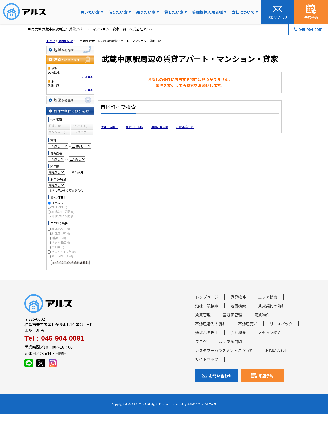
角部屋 (57, 247)
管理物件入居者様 (207, 12)
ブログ (201, 341)
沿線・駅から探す (70, 59)
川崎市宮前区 (159, 127)
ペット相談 (60, 242)
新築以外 (77, 172)
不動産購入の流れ (210, 323)
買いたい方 (90, 12)
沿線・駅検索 (206, 305)
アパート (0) (79, 126)
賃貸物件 (238, 297)
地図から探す (70, 100)
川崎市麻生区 (185, 127)
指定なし (57, 203)
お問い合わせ (276, 350)
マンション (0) (58, 132)
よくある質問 (230, 341)
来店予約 (266, 375)
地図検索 (238, 305)
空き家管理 (232, 314)
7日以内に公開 (62, 216)
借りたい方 (118, 12)
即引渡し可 (60, 233)
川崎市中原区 (134, 127)
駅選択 (89, 90)
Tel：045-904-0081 (54, 338)
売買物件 (262, 314)
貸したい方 (173, 12)
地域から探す (70, 50)
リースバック (281, 323)
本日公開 (59, 207)
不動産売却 (247, 323)
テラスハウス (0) (79, 132)
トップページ (206, 297)
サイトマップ (206, 359)
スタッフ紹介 (269, 332)
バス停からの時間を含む (67, 190)
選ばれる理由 (206, 332)
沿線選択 (87, 77)
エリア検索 (267, 297)
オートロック (62, 256)
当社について (243, 12)
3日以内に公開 (62, 211)
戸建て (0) (55, 126)
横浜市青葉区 (109, 127)
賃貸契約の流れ (271, 305)
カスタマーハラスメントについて (224, 350)
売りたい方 (145, 12)
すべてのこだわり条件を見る (70, 262)
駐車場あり (60, 229)
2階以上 (58, 238)
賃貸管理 (203, 314)
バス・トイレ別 (63, 251)
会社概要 (238, 332)
